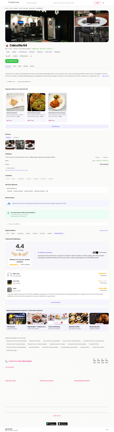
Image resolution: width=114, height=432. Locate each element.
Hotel (60, 367)
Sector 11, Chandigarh (46, 395)
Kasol (6, 401)
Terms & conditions (14, 224)
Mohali (7, 395)
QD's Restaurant (79, 401)
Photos (8, 137)
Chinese (29, 179)
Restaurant (32, 8)
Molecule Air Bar (78, 392)
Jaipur (7, 392)
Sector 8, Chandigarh (46, 392)
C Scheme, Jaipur (62, 395)
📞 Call (8, 56)
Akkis (14, 288)
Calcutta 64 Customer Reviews (50, 347)
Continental (21, 179)
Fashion (33, 367)
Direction (106, 157)
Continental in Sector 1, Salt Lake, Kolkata (93, 341)
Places (68, 408)
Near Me (35, 408)
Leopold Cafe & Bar (96, 397)
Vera (98, 408)
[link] (15, 107)
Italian (13, 179)
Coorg (24, 399)
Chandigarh (25, 388)
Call (107, 429)
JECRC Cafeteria (96, 395)
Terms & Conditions (54, 408)
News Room (10, 408)
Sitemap (63, 408)
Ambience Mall (61, 390)
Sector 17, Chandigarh (63, 392)
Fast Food (43, 179)
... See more (105, 76)
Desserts (51, 179)
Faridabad (25, 390)
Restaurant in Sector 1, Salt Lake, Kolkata (16, 341)
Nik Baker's (77, 390)
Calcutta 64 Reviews (34, 347)
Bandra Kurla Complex (46, 397)
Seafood (36, 179)
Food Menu (16, 137)
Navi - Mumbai (9, 397)
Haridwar (24, 401)
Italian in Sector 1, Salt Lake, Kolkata (72, 341)
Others (85, 418)
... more (18, 116)
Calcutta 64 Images (11, 350)
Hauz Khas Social (96, 401)
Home (6, 8)
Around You (24, 408)
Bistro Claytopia (95, 386)
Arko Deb (16, 281)
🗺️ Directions (24, 56)
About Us (17, 408)
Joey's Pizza (77, 399)
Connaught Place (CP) (63, 399)
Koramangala (44, 386)
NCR (23, 392)
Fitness (46, 367)
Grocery (39, 367)
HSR (41, 388)
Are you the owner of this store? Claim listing (16, 170)
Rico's (92, 399)
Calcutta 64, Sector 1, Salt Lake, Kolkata (16, 347)
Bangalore (8, 388)
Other (73, 367)
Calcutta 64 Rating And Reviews (69, 347)
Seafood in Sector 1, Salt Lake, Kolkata (37, 344)
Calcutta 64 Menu (84, 347)
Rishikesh (8, 399)
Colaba (59, 397)
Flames (93, 390)
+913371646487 (104, 164)
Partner (74, 408)
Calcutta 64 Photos (94, 344)
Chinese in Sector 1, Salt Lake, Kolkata (15, 344)
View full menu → (104, 230)
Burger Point (94, 388)
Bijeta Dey (16, 274)
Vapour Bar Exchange (80, 395)
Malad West (43, 399)
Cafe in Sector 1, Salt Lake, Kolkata (51, 341)
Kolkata (16, 8)
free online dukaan (25, 361)
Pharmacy (66, 367)
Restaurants (19, 367)
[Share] (31, 56)
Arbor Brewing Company (81, 388)
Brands (79, 408)
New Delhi (8, 386)
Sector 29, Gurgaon (62, 388)
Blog (30, 408)
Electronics (53, 367)
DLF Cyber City (44, 390)
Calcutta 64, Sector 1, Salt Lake (57, 344)
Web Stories (57, 411)
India (11, 8)
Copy (98, 157)
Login (97, 2)
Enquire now (13, 61)
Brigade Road (60, 386)
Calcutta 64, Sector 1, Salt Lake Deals (77, 344)
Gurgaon (24, 386)
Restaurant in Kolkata (34, 341)
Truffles (76, 386)
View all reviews (56, 302)
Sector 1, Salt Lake (23, 8)
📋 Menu (15, 56)
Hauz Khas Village (45, 401)
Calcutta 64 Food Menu (98, 347)
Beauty (27, 367)
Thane (24, 397)
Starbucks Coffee (79, 397)
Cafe (7, 179)
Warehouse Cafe (96, 392)
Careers (104, 408)
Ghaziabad (8, 390)
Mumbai (24, 395)
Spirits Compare (43, 408)
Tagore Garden (61, 401)
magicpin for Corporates (89, 408)
